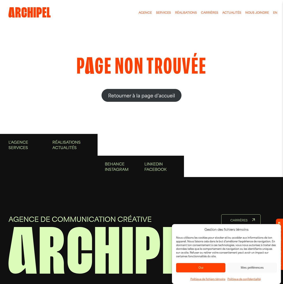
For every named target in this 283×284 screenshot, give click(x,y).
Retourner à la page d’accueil (141, 95)
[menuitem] (145, 12)
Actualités (231, 12)
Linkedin (153, 164)
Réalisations (186, 12)
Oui (200, 267)
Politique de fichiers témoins (207, 279)
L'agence (18, 142)
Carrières (209, 12)
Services (163, 12)
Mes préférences (252, 267)
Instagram (116, 169)
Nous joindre (257, 12)
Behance (115, 164)
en (275, 12)
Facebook (155, 169)
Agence (145, 12)
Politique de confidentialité (244, 279)
